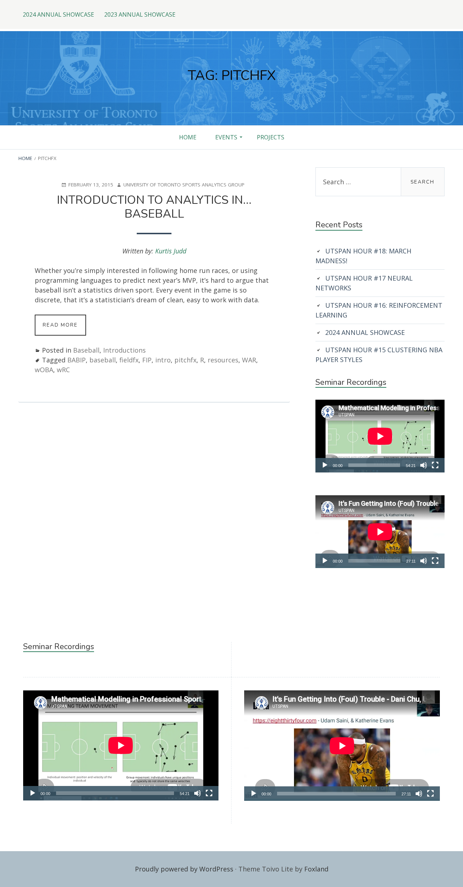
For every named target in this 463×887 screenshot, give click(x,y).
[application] (380, 436)
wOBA (44, 369)
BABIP (76, 360)
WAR (249, 360)
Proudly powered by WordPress (184, 869)
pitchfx (185, 360)
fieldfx (129, 360)
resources (223, 360)
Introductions (124, 350)
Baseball (86, 350)
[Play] (324, 465)
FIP (147, 360)
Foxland (316, 869)
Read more (64, 328)
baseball (102, 360)
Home (187, 137)
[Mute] (423, 465)
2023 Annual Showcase (139, 14)
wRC (63, 369)
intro (163, 360)
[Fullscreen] (435, 465)
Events (226, 137)
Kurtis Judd (170, 251)
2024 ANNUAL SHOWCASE (58, 14)
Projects (270, 137)
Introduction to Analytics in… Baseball (154, 207)
